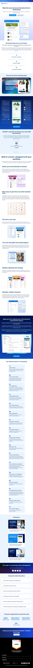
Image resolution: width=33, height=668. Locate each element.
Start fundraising (13, 15)
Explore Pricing (16, 356)
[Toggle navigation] (31, 3)
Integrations (4, 659)
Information (4, 655)
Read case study (16, 140)
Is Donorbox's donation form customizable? (11, 596)
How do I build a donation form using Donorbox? (12, 580)
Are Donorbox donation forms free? (9, 585)
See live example (20, 15)
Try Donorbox (16, 634)
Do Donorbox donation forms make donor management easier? (14, 606)
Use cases (4, 657)
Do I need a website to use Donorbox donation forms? (13, 601)
